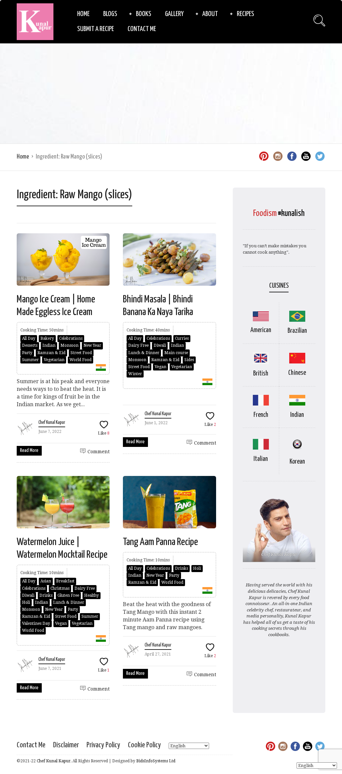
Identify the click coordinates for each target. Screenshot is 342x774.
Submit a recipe (95, 29)
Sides (189, 359)
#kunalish (291, 213)
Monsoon (69, 345)
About (210, 14)
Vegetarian (54, 359)
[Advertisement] (171, 93)
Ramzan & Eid (51, 352)
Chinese (297, 373)
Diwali (160, 345)
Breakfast (65, 581)
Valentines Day (36, 623)
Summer (30, 359)
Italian (260, 459)
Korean (297, 462)
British (260, 373)
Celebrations (70, 338)
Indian (48, 345)
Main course (176, 352)
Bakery (47, 338)
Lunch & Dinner (143, 352)
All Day (28, 338)
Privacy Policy (103, 745)
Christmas (59, 588)
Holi (26, 602)
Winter (135, 373)
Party (27, 352)
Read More (29, 450)
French (260, 415)
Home (83, 14)
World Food (80, 359)
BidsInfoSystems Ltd (155, 761)
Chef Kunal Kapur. (54, 761)
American (260, 330)
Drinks (45, 595)
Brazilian (297, 331)
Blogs (110, 14)
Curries (182, 338)
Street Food (81, 352)
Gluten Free (68, 595)
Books (143, 14)
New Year (92, 345)
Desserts (29, 345)
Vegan (160, 366)
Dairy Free (138, 345)
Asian (45, 581)
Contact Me (142, 29)
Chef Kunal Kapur (51, 422)
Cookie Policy (144, 745)
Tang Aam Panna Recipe (160, 542)
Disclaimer (66, 745)
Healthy (91, 595)
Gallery (174, 14)
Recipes (245, 14)
